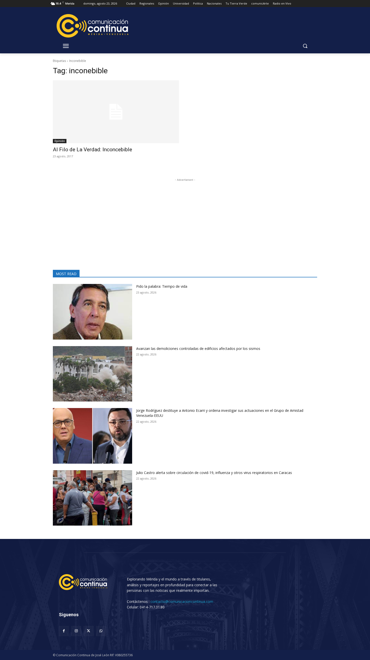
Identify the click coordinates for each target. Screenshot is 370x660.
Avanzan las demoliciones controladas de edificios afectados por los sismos (198, 348)
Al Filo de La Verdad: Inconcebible (92, 149)
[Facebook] (64, 631)
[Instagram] (76, 631)
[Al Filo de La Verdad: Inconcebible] (116, 111)
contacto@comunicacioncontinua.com (182, 601)
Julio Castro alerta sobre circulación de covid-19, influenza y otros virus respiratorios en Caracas (214, 472)
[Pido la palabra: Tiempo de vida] (92, 312)
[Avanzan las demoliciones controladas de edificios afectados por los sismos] (92, 374)
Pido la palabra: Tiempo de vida (161, 286)
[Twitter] (88, 631)
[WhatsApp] (101, 631)
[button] (305, 46)
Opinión (59, 141)
